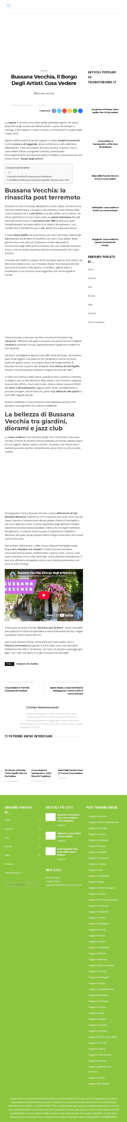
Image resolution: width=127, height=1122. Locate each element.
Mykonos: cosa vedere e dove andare (69, 835)
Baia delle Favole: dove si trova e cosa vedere (70, 771)
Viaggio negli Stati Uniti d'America (99, 1069)
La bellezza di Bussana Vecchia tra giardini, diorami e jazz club (39, 179)
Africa (91, 269)
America (92, 278)
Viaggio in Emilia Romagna (101, 887)
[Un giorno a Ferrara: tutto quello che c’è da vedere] (17, 754)
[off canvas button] (8, 5)
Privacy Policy (53, 877)
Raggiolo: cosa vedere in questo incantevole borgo (105, 242)
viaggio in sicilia (96, 1013)
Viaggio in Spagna (97, 1018)
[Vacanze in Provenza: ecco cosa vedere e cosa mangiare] (51, 816)
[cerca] (119, 5)
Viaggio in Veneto (97, 1060)
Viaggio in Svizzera (97, 1024)
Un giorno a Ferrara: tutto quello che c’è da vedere (16, 773)
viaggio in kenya (96, 935)
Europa (91, 295)
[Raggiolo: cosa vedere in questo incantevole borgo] (105, 229)
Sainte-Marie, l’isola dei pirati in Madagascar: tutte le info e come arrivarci (66, 690)
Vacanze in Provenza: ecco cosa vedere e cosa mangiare (68, 817)
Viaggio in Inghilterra (98, 923)
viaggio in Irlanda (97, 929)
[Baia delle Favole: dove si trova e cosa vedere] (70, 754)
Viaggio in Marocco (97, 959)
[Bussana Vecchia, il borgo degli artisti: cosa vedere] (44, 93)
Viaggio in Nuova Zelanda (101, 965)
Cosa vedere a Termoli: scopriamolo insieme (17, 689)
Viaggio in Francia (97, 893)
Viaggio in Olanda (97, 971)
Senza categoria (96, 322)
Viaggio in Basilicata (98, 840)
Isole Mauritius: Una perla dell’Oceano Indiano (67, 852)
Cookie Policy (53, 881)
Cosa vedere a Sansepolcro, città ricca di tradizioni (41, 773)
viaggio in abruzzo (97, 816)
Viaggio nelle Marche (98, 1083)
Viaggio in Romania (97, 995)
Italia (44, 71)
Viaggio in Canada (97, 863)
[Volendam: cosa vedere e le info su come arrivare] (105, 197)
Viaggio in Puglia (96, 983)
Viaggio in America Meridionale (103, 822)
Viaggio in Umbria (97, 1048)
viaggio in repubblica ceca (101, 989)
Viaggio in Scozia (96, 1007)
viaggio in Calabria (97, 851)
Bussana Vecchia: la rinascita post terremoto (30, 176)
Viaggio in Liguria (27, 663)
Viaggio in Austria (97, 834)
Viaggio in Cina (95, 869)
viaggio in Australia (97, 828)
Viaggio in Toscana (97, 1030)
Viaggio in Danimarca (98, 875)
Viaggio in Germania (98, 905)
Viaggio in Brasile (97, 846)
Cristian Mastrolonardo (22, 105)
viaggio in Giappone (98, 911)
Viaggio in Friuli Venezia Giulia (103, 899)
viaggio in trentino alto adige (102, 1036)
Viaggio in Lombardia (98, 947)
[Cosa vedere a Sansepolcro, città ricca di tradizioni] (43, 754)
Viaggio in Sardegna (98, 1001)
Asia (90, 286)
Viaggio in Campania (98, 857)
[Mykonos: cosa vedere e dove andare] (51, 835)
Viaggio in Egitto (96, 881)
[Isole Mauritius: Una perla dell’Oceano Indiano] (51, 850)
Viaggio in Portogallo (98, 977)
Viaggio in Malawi (97, 953)
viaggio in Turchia (97, 1042)
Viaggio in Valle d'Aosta (99, 1054)
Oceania (92, 313)
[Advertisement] (63, 38)
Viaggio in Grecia (96, 917)
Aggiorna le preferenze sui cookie (63, 884)
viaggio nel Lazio (96, 1077)
